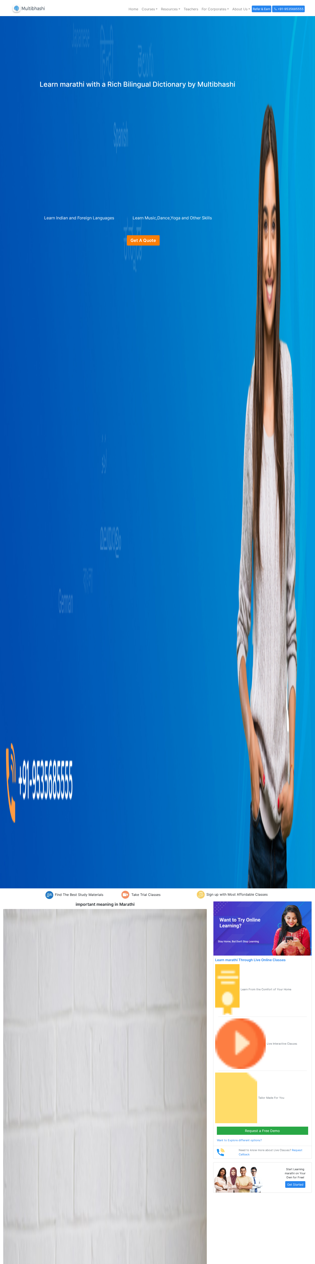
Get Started (295, 1184)
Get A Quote (143, 240)
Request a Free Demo (262, 1131)
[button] (149, 9)
